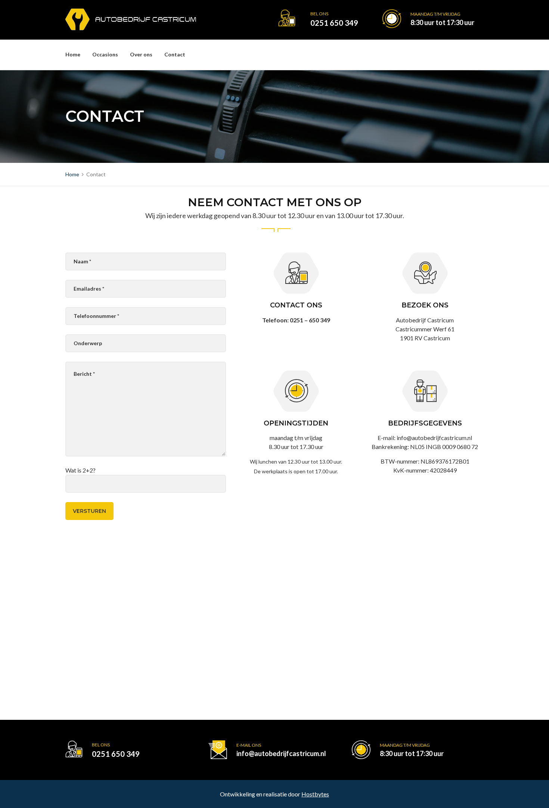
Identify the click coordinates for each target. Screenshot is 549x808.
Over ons (141, 54)
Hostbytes (315, 794)
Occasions (105, 54)
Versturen (89, 511)
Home (72, 54)
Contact (174, 54)
